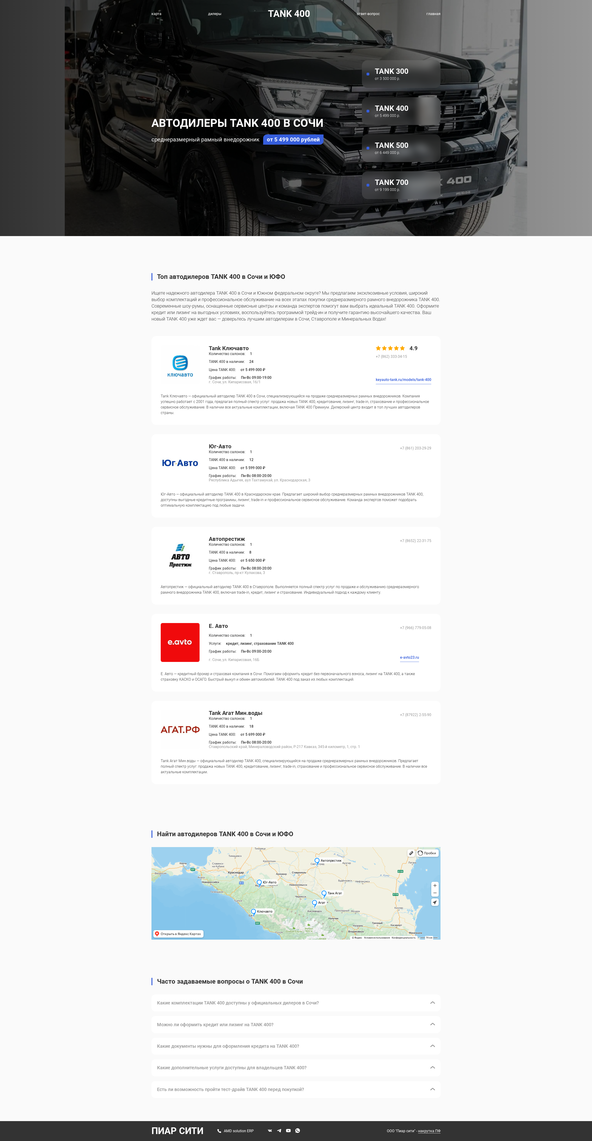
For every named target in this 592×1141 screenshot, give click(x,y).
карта (156, 14)
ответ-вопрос (368, 14)
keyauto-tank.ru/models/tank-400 (403, 380)
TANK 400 (289, 14)
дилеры (214, 14)
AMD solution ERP (239, 1131)
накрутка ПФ (429, 1131)
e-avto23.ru (409, 657)
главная (433, 14)
